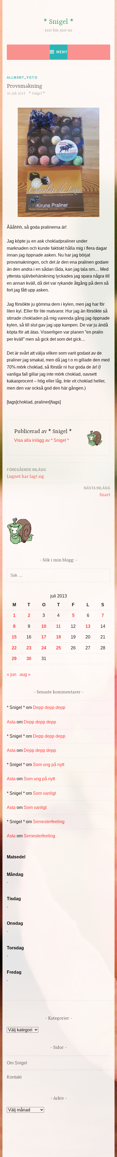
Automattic (58, 1147)
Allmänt (15, 77)
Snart (97, 491)
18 (58, 637)
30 (28, 658)
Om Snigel (17, 1063)
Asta (11, 722)
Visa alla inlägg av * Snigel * (41, 440)
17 (43, 637)
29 (14, 658)
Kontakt (14, 1077)
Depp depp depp (49, 707)
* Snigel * (58, 22)
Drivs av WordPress (35, 1140)
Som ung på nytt (48, 764)
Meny (61, 51)
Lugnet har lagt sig (26, 473)
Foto (32, 77)
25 (58, 648)
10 (43, 626)
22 (14, 648)
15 (14, 637)
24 (43, 648)
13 (87, 626)
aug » (25, 674)
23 (28, 648)
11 (58, 626)
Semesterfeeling (48, 821)
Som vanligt (44, 793)
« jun (11, 674)
